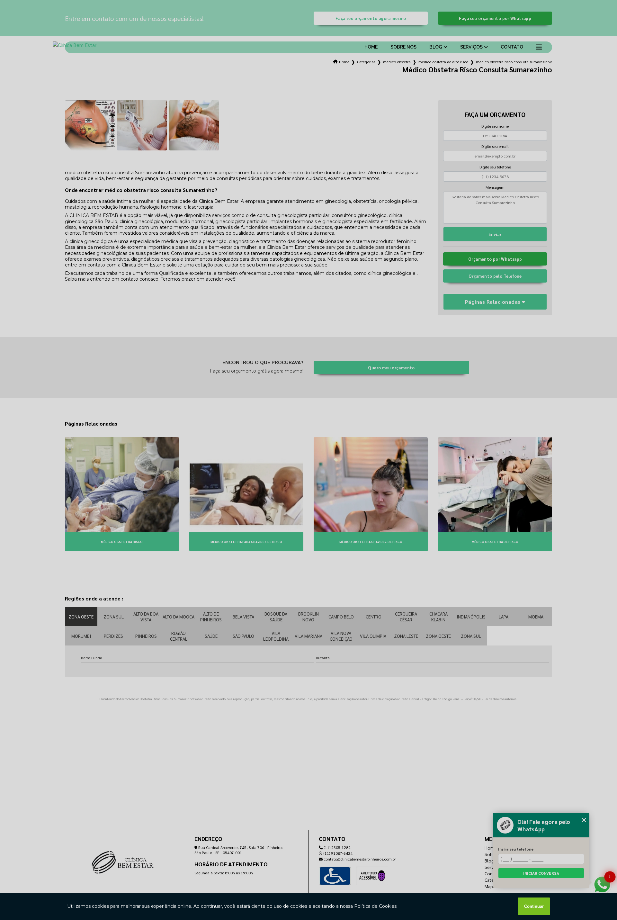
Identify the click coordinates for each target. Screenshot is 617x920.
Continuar (534, 906)
